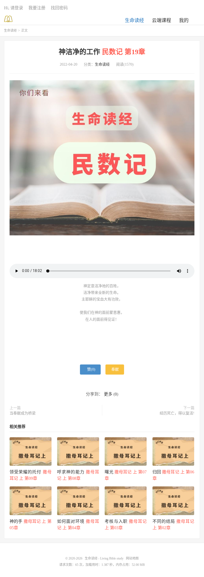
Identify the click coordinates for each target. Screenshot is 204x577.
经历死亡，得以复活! (177, 413)
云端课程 (161, 20)
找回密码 (59, 8)
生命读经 (134, 20)
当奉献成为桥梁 (23, 413)
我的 (184, 20)
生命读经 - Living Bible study (8, 19)
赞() (91, 369)
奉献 (115, 369)
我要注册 (36, 8)
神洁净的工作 (102, 52)
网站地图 (132, 558)
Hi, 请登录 (13, 8)
